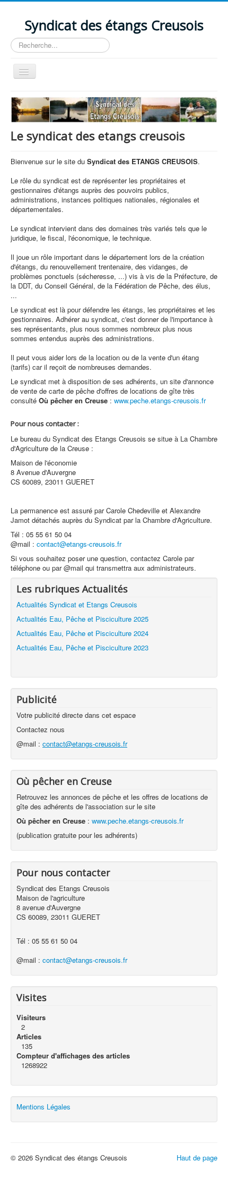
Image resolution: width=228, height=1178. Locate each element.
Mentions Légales (43, 1106)
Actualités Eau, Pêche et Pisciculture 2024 (82, 633)
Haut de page (197, 1157)
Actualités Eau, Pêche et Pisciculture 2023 (82, 647)
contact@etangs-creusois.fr (79, 544)
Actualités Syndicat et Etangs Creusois (76, 604)
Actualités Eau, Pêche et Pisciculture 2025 (82, 619)
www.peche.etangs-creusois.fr (137, 821)
